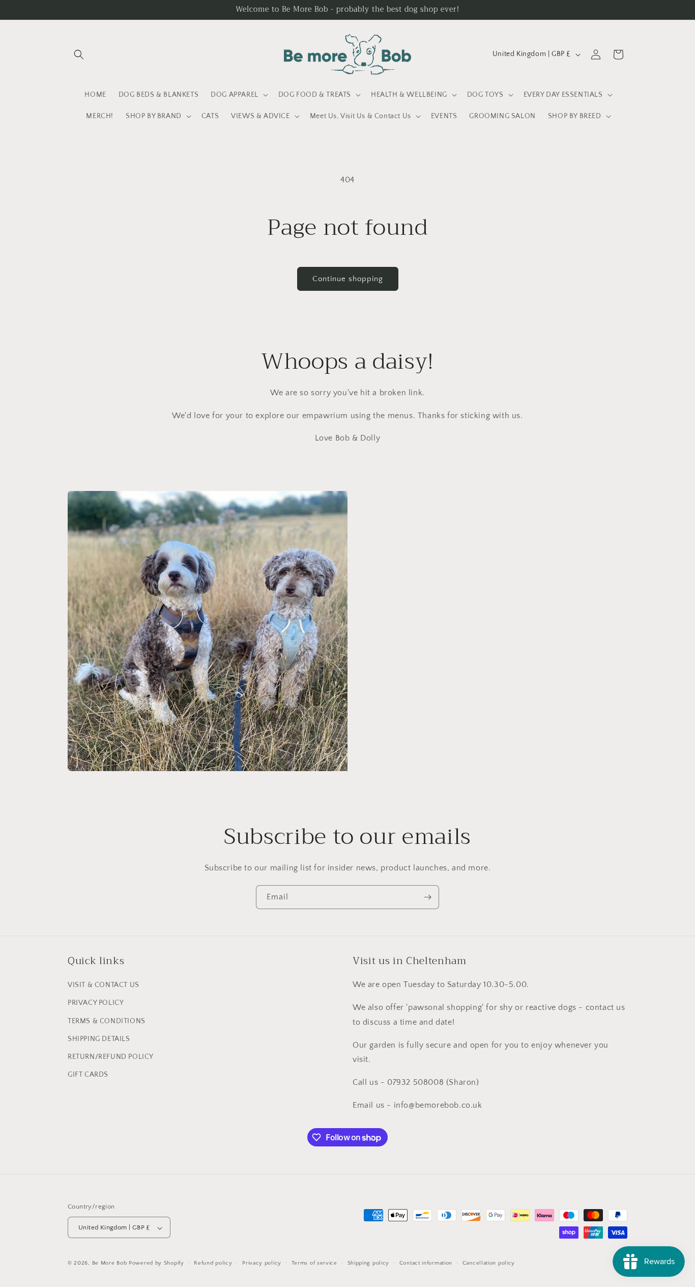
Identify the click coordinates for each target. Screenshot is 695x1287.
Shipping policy (368, 1263)
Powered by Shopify (156, 1264)
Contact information (425, 1263)
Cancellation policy (488, 1263)
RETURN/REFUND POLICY (111, 1057)
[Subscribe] (427, 897)
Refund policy (213, 1263)
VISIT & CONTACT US (103, 985)
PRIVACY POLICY (96, 1003)
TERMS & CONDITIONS (107, 1021)
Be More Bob (109, 1264)
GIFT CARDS (88, 1075)
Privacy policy (261, 1263)
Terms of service (314, 1263)
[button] (79, 54)
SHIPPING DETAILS (99, 1039)
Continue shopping (347, 279)
